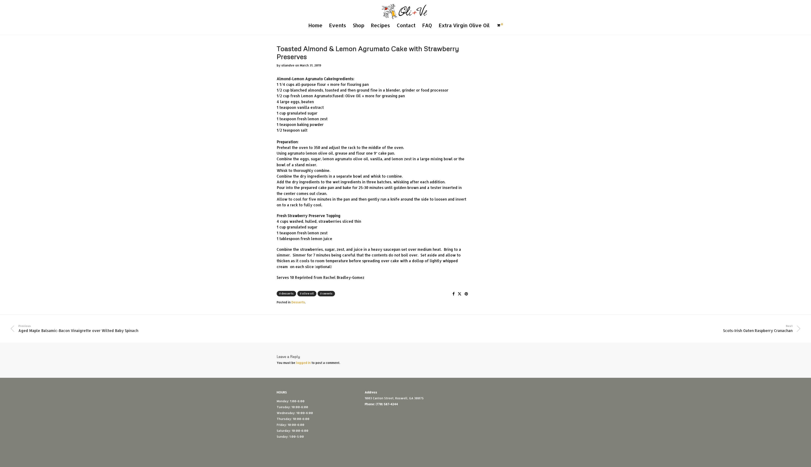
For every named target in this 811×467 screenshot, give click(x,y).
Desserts (298, 302)
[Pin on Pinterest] (466, 294)
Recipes (380, 25)
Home (315, 25)
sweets (327, 293)
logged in (303, 362)
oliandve (287, 65)
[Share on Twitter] (459, 294)
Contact (406, 25)
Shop (358, 25)
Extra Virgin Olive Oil (464, 25)
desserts (287, 293)
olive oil (308, 293)
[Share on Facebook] (453, 294)
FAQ (427, 25)
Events (337, 25)
